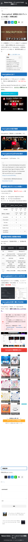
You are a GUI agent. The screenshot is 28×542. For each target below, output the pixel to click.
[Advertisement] (14, 449)
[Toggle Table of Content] (19, 57)
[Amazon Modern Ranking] (24, 403)
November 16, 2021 (7, 181)
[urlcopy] (22, 22)
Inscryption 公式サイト (9, 93)
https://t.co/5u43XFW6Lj (9, 175)
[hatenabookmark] (12, 22)
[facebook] (9, 22)
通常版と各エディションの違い (13, 64)
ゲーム (3, 481)
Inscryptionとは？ (10, 59)
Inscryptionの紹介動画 (11, 61)
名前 (2, 500)
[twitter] (6, 22)
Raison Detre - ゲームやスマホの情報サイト (14, 3)
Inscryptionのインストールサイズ (14, 67)
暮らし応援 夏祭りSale (14, 54)
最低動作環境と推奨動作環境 (12, 66)
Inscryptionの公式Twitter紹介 (13, 62)
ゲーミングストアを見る (14, 420)
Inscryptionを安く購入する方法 (13, 69)
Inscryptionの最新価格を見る (13, 350)
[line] (15, 22)
